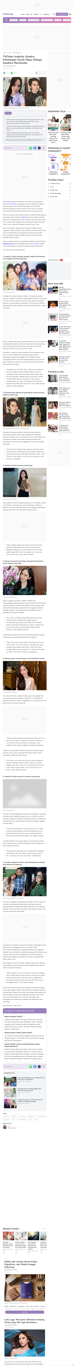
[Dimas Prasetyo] (5, 1127)
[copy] (43, 148)
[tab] (8, 113)
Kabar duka (6, 202)
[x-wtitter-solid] (39, 148)
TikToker (36, 244)
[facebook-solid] (34, 148)
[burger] (70, 14)
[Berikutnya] (47, 1206)
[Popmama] (8, 14)
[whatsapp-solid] (30, 148)
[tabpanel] (25, 130)
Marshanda (13, 204)
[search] (53, 14)
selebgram (23, 217)
